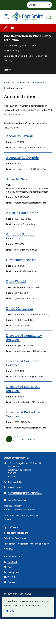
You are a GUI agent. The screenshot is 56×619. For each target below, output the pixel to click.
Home (7, 82)
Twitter (11, 567)
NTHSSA (8, 549)
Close (9, 611)
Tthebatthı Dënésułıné (16, 532)
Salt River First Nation (15, 538)
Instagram (13, 572)
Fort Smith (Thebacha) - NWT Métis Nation (26, 543)
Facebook (12, 562)
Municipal (21, 82)
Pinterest (12, 582)
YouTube (12, 577)
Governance (37, 82)
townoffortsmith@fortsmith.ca (25, 492)
